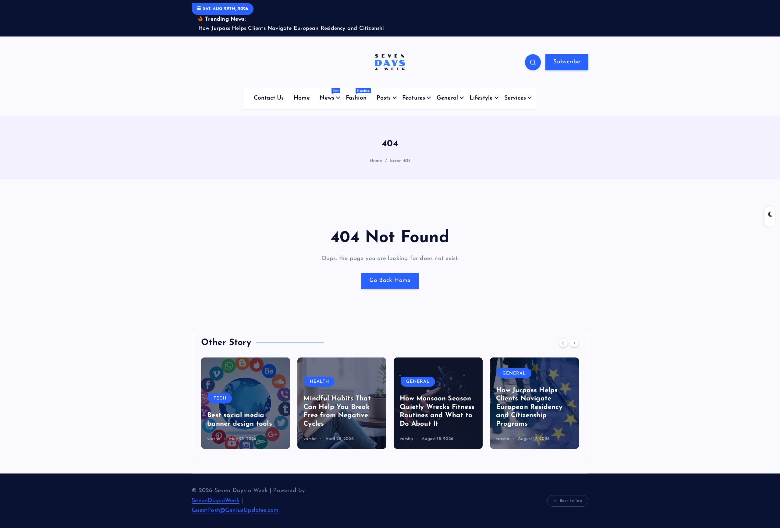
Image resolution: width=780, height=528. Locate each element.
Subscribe (566, 62)
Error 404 (400, 161)
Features (413, 98)
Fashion (358, 95)
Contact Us (269, 98)
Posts (384, 98)
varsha (214, 439)
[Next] (574, 342)
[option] (246, 403)
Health (224, 381)
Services (515, 98)
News (329, 95)
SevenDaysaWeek (215, 501)
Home (302, 98)
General (447, 98)
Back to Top (571, 501)
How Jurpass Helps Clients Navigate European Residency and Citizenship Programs (434, 407)
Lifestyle (481, 98)
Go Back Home (389, 280)
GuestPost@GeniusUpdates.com (235, 510)
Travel (512, 381)
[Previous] (563, 342)
